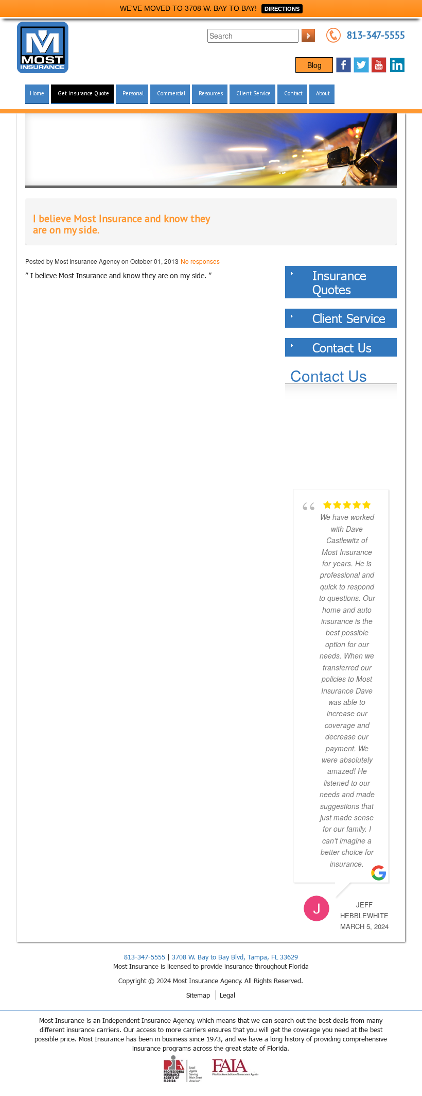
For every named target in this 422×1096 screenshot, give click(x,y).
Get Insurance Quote (83, 93)
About (323, 93)
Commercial (171, 93)
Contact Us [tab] (342, 347)
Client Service (253, 93)
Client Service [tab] (348, 318)
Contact (293, 93)
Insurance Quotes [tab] (339, 282)
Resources (211, 93)
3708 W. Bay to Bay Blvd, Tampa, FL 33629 (235, 957)
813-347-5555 (376, 35)
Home (37, 93)
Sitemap (198, 995)
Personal (133, 93)
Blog (314, 65)
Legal (227, 995)
